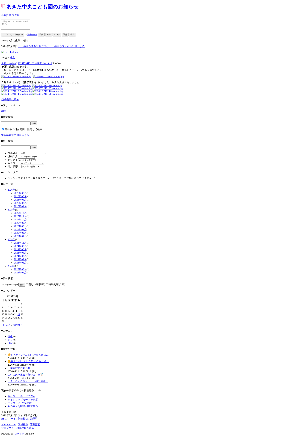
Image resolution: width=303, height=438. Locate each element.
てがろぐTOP (8, 424)
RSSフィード (8, 418)
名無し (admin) (9, 63)
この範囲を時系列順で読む (33, 46)
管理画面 (35, 424)
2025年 (11, 209)
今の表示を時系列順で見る (23, 406)
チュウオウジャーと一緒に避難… (28, 381)
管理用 (16, 15)
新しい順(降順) (36, 284)
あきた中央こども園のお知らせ (42, 6)
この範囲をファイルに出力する (67, 46)
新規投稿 (6, 15)
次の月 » (17, 324)
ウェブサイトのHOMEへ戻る (17, 427)
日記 (10, 343)
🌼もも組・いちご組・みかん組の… (28, 354)
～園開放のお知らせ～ (20, 368)
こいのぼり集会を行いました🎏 (26, 374)
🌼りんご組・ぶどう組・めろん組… (28, 361)
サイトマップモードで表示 (23, 399)
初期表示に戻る (10, 99)
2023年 (11, 266)
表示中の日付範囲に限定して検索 (23, 129)
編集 (12, 57)
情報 (10, 336)
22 (19, 314)
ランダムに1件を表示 (20, 403)
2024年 (11, 239)
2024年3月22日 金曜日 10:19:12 (35, 63)
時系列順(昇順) (56, 284)
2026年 (11, 189)
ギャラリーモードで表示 (21, 396)
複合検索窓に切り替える (15, 135)
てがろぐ (19, 433)
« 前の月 (6, 324)
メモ (10, 339)
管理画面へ (32, 34)
